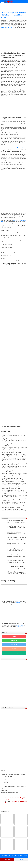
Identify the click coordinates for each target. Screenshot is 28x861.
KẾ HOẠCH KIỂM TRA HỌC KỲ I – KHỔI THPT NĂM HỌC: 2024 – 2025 (16, 561)
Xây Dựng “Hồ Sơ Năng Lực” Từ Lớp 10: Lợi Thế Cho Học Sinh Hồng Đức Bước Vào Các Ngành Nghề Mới (14, 455)
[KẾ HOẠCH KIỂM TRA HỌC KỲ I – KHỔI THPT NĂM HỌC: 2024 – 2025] (4, 562)
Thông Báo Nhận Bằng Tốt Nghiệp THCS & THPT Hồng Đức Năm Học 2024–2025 (15, 521)
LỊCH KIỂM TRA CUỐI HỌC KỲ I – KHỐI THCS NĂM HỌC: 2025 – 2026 (16, 532)
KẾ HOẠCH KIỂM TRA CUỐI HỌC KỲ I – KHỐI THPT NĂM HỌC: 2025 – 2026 (16, 538)
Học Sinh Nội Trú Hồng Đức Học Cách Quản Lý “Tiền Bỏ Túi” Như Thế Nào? (14, 470)
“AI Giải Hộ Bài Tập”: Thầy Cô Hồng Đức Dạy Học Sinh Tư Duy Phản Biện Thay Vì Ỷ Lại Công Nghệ (14, 451)
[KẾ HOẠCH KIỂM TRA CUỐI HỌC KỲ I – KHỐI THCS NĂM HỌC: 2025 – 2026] (4, 545)
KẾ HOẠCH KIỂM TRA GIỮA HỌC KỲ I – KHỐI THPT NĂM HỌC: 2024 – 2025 (16, 572)
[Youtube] (8, 2)
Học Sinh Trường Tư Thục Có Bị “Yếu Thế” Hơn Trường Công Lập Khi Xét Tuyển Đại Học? (13, 487)
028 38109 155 (19, 602)
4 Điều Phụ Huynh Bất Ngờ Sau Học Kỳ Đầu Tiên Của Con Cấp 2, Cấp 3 (14, 499)
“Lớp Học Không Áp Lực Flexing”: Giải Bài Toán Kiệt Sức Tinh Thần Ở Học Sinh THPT (14, 467)
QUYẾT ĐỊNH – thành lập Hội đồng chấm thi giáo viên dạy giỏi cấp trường (16, 567)
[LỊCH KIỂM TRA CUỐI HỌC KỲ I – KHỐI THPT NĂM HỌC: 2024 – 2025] (4, 557)
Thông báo (5, 518)
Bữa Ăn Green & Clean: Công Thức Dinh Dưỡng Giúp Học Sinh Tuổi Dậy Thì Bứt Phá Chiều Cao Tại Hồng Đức (14, 459)
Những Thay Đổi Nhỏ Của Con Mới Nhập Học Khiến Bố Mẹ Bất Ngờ (14, 444)
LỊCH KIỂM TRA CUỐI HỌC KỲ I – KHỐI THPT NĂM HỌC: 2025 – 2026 (16, 527)
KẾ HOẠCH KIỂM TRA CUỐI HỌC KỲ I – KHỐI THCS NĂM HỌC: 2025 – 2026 (16, 544)
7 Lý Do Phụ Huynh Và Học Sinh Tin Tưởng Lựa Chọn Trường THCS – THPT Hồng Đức (14, 496)
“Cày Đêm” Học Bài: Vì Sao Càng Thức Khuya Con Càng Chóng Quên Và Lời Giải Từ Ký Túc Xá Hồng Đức (13, 435)
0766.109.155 (20, 626)
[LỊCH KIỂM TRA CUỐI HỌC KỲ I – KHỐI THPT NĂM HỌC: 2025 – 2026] (4, 528)
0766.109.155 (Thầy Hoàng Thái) (16, 802)
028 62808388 (19, 625)
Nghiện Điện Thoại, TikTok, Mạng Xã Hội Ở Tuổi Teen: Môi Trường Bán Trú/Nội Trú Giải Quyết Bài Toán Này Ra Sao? (14, 475)
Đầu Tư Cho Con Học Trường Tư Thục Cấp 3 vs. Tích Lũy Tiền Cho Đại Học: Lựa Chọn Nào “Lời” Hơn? (14, 448)
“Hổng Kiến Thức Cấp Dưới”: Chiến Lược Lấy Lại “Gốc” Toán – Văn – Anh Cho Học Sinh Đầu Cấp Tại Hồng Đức (14, 440)
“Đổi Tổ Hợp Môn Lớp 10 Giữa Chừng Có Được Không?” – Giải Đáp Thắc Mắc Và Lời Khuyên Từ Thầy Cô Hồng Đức (14, 492)
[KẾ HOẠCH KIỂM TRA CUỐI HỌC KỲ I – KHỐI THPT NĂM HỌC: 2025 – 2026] (4, 539)
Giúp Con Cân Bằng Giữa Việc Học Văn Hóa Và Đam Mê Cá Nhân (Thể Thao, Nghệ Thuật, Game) (14, 484)
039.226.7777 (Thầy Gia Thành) (15, 798)
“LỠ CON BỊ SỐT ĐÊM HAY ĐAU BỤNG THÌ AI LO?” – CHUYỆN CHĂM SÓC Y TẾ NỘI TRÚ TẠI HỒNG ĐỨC (14, 510)
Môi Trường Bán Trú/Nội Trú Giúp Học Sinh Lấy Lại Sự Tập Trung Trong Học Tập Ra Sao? (14, 463)
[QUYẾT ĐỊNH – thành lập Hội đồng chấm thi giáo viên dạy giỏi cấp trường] (4, 568)
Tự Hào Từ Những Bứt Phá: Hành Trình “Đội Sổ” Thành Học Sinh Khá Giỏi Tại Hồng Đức (13, 506)
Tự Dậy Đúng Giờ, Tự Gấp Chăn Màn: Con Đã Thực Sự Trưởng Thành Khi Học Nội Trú (14, 503)
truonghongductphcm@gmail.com (11, 779)
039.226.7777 (19, 604)
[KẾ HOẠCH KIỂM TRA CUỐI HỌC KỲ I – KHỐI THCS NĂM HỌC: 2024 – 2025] (4, 551)
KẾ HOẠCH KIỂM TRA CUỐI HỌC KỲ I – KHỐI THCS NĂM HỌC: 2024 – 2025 (16, 549)
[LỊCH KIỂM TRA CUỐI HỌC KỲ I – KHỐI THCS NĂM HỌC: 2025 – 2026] (4, 534)
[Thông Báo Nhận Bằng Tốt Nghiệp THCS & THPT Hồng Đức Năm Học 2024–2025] (4, 522)
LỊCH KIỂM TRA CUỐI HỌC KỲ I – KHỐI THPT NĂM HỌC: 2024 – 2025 (16, 555)
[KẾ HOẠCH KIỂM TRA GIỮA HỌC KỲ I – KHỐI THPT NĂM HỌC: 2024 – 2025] (4, 574)
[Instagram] (11, 2)
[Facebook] (5, 2)
